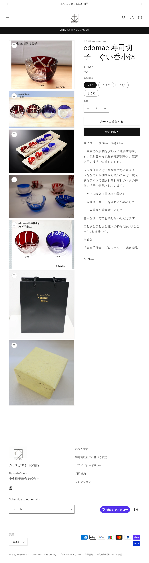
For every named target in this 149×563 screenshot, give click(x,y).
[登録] (70, 509)
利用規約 (80, 473)
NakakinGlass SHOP (27, 554)
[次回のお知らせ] (142, 4)
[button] (8, 17)
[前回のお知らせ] (7, 4)
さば (122, 85)
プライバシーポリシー (88, 465)
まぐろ (91, 93)
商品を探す (81, 449)
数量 (86, 101)
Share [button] (91, 259)
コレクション (83, 481)
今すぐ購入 (111, 132)
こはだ (106, 85)
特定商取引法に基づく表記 (91, 457)
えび (90, 85)
